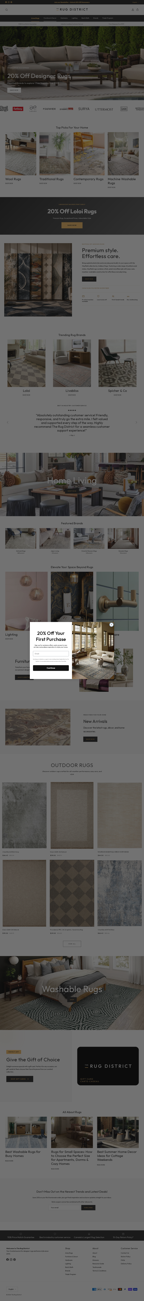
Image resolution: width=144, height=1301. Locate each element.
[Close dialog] (111, 625)
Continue (51, 668)
